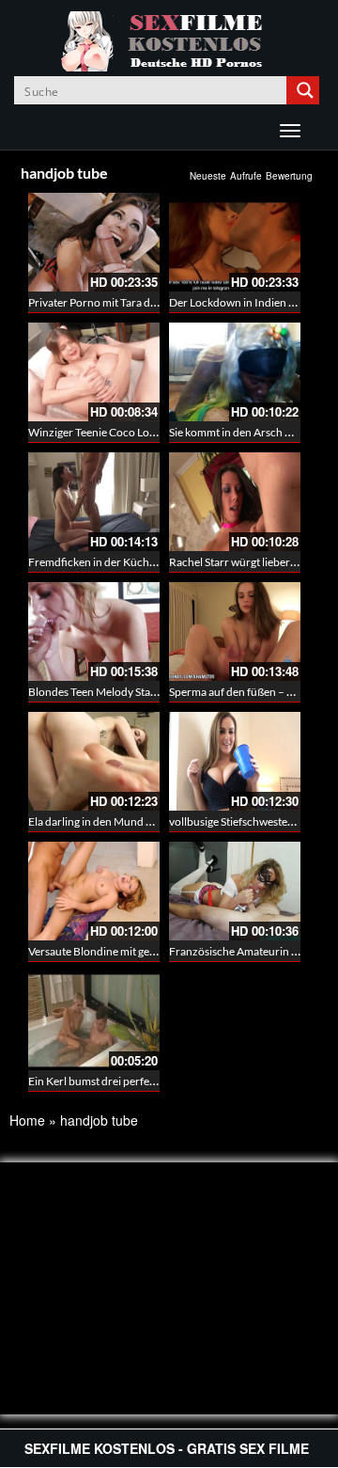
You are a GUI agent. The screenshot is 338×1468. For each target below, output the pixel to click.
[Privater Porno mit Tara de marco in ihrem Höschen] (94, 242)
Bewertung (289, 175)
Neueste (208, 175)
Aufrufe (246, 175)
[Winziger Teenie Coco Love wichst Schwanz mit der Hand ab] (94, 372)
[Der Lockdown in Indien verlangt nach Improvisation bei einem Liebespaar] (234, 242)
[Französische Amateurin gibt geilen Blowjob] (234, 891)
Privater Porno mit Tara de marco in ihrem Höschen (153, 302)
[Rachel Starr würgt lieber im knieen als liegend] (234, 501)
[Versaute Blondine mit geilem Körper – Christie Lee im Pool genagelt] (94, 891)
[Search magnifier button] (305, 90)
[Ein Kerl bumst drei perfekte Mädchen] (94, 1018)
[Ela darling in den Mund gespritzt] (94, 761)
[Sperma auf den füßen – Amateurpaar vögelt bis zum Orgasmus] (234, 631)
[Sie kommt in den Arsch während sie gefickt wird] (234, 372)
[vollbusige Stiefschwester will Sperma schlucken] (234, 761)
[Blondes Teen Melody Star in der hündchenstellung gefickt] (94, 631)
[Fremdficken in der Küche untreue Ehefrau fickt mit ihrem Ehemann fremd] (94, 501)
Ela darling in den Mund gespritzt (108, 821)
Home (27, 1120)
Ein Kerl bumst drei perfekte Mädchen (120, 1081)
